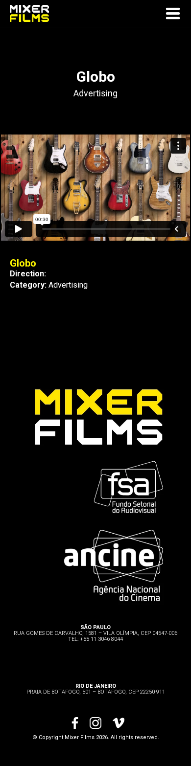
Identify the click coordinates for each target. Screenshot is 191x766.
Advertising (95, 93)
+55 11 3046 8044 (101, 639)
